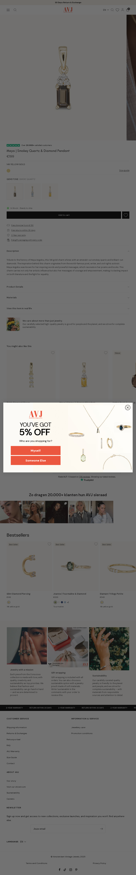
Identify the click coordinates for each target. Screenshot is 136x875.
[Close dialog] (127, 407)
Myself (36, 451)
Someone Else (36, 461)
